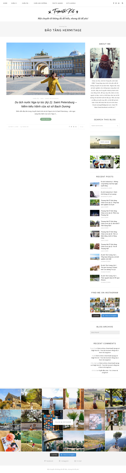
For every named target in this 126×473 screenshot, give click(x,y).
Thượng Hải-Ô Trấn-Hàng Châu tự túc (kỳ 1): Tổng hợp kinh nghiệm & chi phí (110, 202)
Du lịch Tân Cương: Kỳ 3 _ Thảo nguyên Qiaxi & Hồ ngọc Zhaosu (110, 278)
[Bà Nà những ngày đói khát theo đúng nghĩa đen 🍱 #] (102, 310)
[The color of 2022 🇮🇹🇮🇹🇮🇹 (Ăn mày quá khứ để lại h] (102, 305)
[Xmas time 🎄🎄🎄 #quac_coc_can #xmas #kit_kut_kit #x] (107, 305)
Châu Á (14, 3)
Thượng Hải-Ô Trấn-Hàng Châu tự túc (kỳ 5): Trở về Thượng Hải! (109, 246)
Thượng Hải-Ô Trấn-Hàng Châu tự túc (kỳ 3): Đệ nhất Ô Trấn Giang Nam (110, 223)
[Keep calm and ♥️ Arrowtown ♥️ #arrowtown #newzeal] (117, 300)
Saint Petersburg (52, 98)
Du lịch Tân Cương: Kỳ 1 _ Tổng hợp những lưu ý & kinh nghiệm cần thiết (110, 257)
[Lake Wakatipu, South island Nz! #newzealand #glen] (102, 300)
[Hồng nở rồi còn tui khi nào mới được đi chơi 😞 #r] (92, 310)
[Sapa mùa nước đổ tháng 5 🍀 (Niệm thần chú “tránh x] (112, 310)
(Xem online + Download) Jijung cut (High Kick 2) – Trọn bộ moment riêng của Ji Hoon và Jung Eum (105, 350)
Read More (46, 119)
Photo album (58, 3)
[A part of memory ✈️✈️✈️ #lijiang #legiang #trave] (112, 305)
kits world (71, 3)
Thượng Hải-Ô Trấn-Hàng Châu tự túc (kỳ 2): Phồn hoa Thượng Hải (110, 213)
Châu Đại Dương (40, 3)
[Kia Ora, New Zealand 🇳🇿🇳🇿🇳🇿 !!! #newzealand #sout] (92, 305)
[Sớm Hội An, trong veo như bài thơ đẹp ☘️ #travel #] (107, 310)
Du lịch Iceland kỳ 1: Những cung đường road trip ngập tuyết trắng (109, 184)
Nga (42, 98)
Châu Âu (25, 3)
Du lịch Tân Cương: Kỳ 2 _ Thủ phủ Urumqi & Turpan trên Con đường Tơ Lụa (109, 267)
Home (5, 3)
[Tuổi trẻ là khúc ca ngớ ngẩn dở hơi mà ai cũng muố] (97, 310)
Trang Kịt (25, 126)
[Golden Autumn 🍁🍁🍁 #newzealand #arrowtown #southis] (97, 300)
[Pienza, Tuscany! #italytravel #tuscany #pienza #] (107, 300)
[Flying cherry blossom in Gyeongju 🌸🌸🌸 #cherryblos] (97, 305)
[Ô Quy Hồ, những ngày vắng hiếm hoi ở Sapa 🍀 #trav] (117, 310)
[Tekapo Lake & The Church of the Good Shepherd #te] (92, 300)
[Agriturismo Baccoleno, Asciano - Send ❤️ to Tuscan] (112, 300)
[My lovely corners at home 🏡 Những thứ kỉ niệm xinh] (117, 305)
